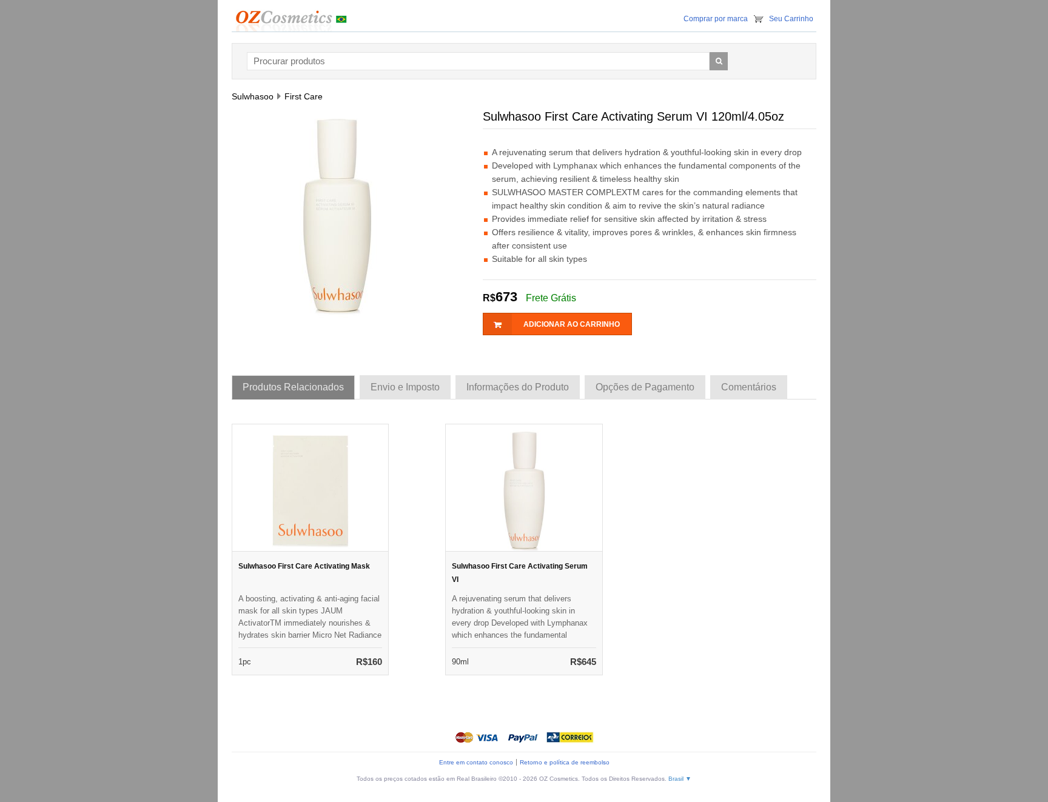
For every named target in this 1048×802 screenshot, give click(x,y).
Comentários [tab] (748, 387)
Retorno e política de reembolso (565, 762)
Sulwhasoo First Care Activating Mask (304, 566)
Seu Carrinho (791, 19)
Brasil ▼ (679, 778)
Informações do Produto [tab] (517, 387)
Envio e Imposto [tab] (405, 387)
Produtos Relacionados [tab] (293, 387)
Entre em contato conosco (476, 762)
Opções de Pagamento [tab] (645, 387)
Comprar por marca (716, 19)
